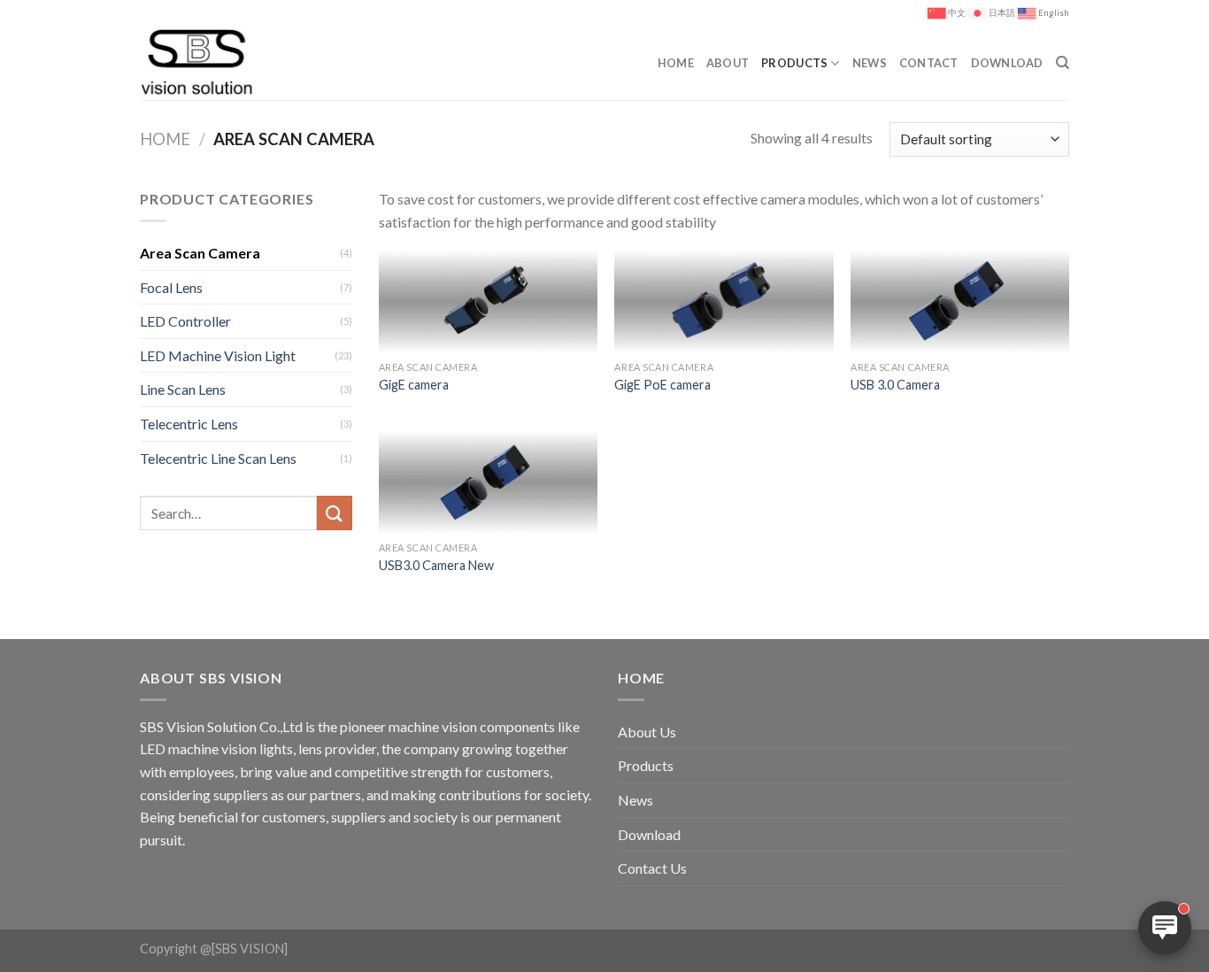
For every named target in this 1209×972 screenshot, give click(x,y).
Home (676, 63)
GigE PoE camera (662, 384)
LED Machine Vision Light (218, 355)
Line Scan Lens (183, 389)
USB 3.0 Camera (895, 384)
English (1053, 13)
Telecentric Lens (189, 423)
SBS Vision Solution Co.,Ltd (221, 726)
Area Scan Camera (200, 252)
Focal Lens (171, 287)
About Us (647, 731)
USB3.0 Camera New (436, 565)
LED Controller (185, 320)
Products (794, 63)
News (869, 63)
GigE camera (414, 384)
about (727, 63)
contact (929, 63)
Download (1007, 63)
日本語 (1002, 13)
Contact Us (652, 868)
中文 (957, 13)
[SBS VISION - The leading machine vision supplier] (218, 63)
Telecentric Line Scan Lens (218, 458)
